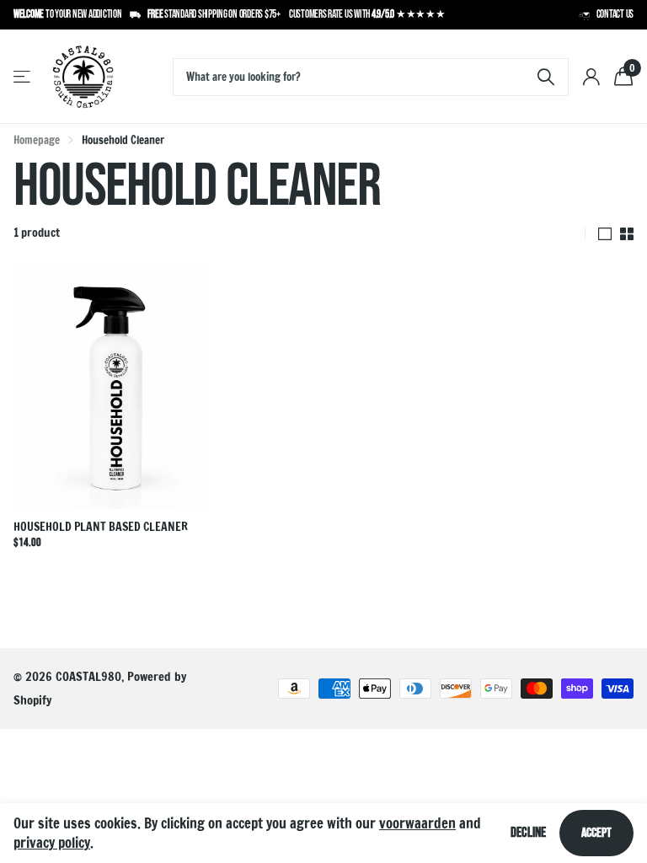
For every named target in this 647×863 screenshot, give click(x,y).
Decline (528, 832)
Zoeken (545, 77)
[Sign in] (591, 77)
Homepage (36, 139)
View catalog (23, 77)
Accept (596, 833)
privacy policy (51, 842)
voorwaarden (417, 823)
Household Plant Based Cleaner (100, 526)
